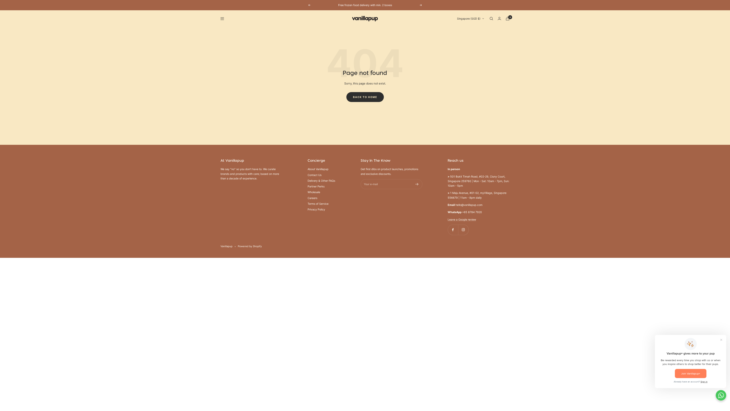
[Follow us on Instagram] (463, 230)
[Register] (417, 184)
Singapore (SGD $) (468, 18)
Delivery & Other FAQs (321, 180)
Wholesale (314, 192)
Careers (312, 198)
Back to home (365, 97)
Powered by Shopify (250, 246)
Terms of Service (318, 203)
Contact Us (314, 175)
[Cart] (507, 18)
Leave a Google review (462, 219)
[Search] (491, 18)
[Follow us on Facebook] (453, 230)
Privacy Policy (316, 209)
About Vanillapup (318, 169)
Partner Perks (316, 186)
